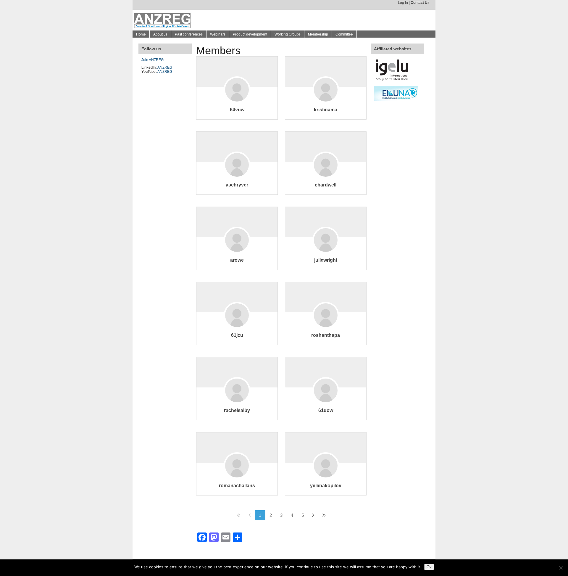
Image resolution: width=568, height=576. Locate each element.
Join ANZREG (152, 60)
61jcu (237, 335)
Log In (403, 3)
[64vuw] (237, 98)
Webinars (217, 34)
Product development (250, 34)
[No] (561, 568)
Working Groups (288, 34)
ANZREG (164, 67)
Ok (429, 567)
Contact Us (420, 3)
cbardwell (325, 184)
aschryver (237, 184)
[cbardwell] (325, 173)
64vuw (237, 109)
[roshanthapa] (325, 323)
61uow (325, 410)
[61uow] (325, 399)
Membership (318, 34)
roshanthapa (325, 335)
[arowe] (237, 248)
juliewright (325, 260)
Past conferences (189, 34)
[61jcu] (237, 323)
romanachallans (237, 485)
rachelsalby (237, 410)
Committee (344, 34)
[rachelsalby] (237, 399)
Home (141, 34)
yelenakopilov (325, 485)
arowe (237, 260)
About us (160, 34)
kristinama (325, 109)
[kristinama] (325, 98)
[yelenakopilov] (325, 474)
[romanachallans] (237, 474)
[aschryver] (237, 173)
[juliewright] (325, 248)
